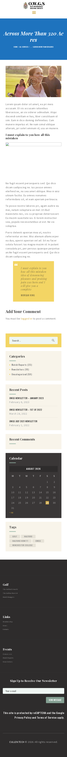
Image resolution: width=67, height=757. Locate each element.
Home (16, 47)
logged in (26, 318)
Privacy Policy (23, 717)
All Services (24, 47)
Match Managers (8, 597)
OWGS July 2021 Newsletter (23, 421)
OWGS (38, 540)
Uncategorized (19, 374)
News (5, 626)
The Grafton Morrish (10, 593)
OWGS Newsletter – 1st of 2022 (25, 409)
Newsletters (18, 369)
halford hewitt (20, 540)
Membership (7, 622)
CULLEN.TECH (16, 742)
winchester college (22, 545)
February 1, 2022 (19, 425)
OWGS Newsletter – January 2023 (26, 398)
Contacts (6, 629)
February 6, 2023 (19, 402)
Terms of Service (47, 717)
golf (14, 536)
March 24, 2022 (18, 413)
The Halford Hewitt (10, 589)
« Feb (11, 513)
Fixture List (7, 654)
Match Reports (19, 364)
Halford (28, 536)
